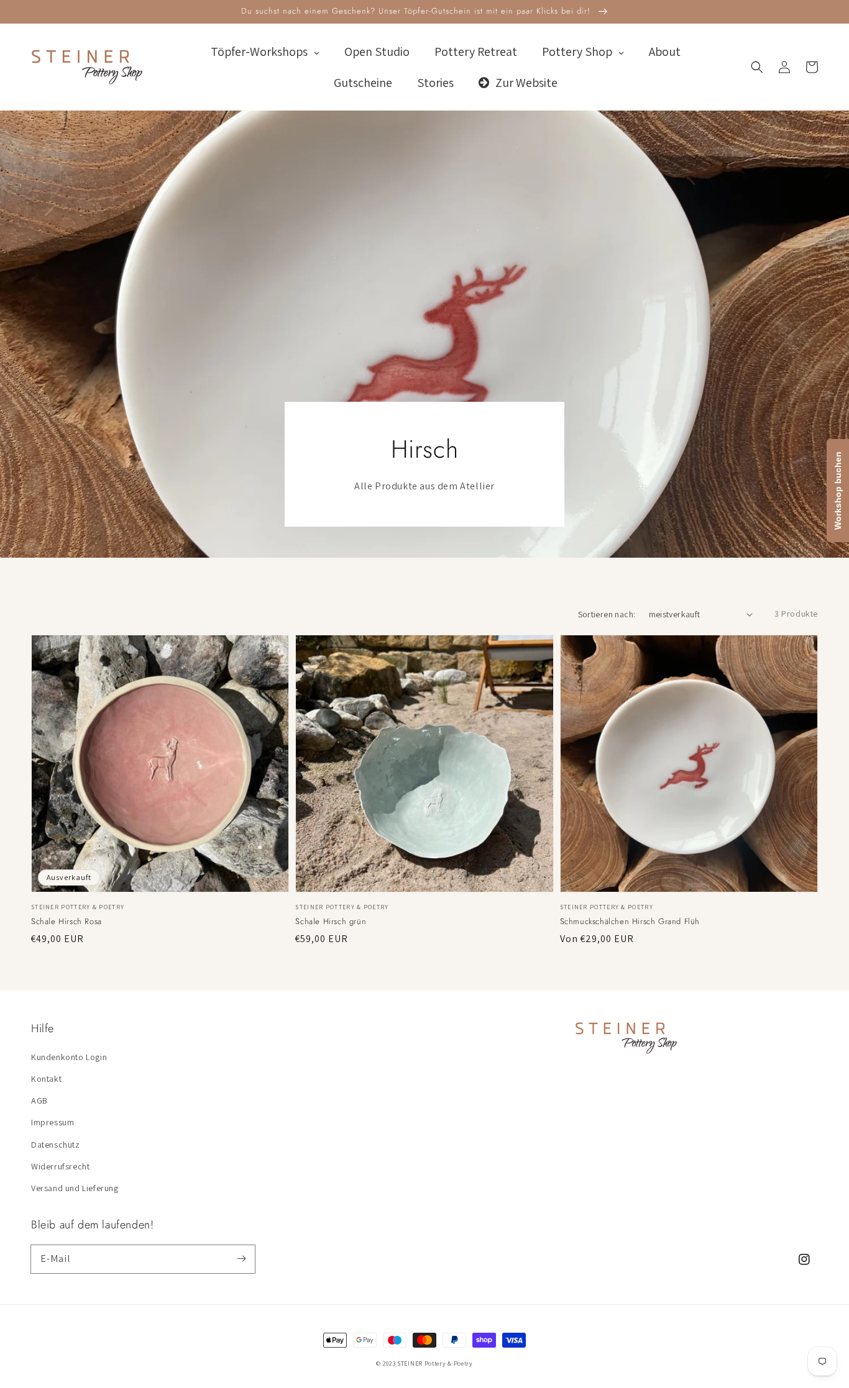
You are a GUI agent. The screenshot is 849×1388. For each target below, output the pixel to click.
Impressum (52, 1122)
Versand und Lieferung (75, 1188)
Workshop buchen (838, 490)
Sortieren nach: (607, 614)
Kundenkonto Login (69, 1057)
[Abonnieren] (241, 1258)
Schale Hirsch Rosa (66, 921)
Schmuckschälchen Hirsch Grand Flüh (630, 921)
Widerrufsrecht (60, 1166)
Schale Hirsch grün (330, 921)
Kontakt (46, 1078)
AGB (39, 1100)
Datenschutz (55, 1144)
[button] (757, 67)
